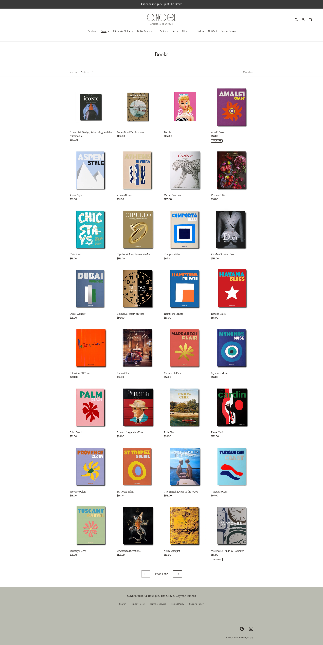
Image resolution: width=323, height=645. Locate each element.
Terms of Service (158, 603)
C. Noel (235, 637)
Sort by (73, 72)
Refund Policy (177, 603)
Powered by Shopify (245, 637)
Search (122, 603)
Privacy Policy (138, 603)
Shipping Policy (196, 603)
